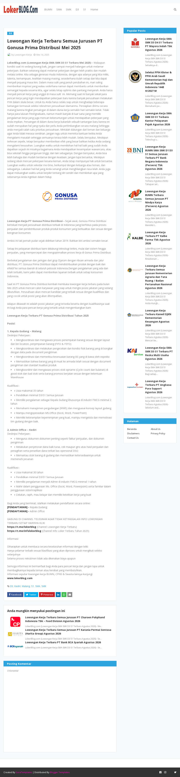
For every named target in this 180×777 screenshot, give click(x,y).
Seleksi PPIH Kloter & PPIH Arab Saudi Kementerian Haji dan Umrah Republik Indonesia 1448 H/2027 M (159, 81)
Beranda (132, 429)
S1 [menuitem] (84, 9)
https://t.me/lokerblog (21, 526)
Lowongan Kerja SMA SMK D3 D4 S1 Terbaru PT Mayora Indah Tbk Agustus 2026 (159, 44)
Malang (26, 586)
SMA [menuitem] (59, 9)
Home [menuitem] (94, 9)
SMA (37, 586)
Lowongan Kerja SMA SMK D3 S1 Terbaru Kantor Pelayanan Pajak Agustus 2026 (158, 119)
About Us (155, 429)
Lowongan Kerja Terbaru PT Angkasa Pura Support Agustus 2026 (158, 386)
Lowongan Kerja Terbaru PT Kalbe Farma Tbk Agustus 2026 (157, 238)
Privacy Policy (158, 433)
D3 (11, 586)
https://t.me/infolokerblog (24, 531)
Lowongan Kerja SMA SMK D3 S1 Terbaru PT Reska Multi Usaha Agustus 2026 (159, 353)
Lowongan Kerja (23, 54)
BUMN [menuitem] (48, 9)
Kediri (17, 586)
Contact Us (133, 437)
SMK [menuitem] (68, 9)
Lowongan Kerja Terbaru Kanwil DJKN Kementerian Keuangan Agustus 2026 (158, 318)
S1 (32, 586)
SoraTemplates (24, 772)
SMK (43, 586)
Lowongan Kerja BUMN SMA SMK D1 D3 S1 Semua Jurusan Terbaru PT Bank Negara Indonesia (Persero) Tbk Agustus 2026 (159, 157)
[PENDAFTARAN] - (18, 507)
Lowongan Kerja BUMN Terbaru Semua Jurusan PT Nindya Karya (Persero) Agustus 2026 (156, 200)
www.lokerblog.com (20, 578)
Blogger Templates (60, 772)
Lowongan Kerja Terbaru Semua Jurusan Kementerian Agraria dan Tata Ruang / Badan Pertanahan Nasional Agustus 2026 (158, 277)
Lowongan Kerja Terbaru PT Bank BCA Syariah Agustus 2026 (63, 642)
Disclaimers (133, 433)
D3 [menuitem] (77, 9)
